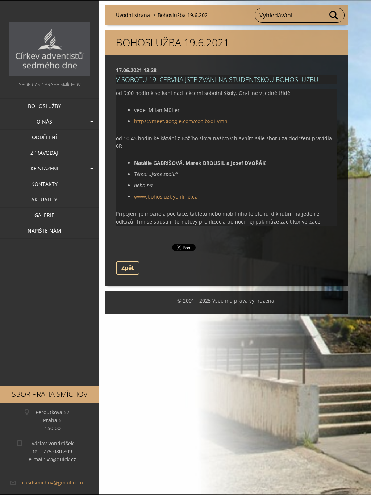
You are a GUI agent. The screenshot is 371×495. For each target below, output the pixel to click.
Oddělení (44, 137)
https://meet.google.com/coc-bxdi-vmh (181, 121)
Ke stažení (44, 168)
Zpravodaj (44, 152)
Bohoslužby (44, 106)
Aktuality (44, 199)
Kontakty (44, 183)
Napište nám (44, 230)
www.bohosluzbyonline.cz (165, 196)
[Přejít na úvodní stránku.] (49, 40)
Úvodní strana (133, 15)
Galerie (44, 215)
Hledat (334, 15)
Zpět (127, 268)
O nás (44, 121)
